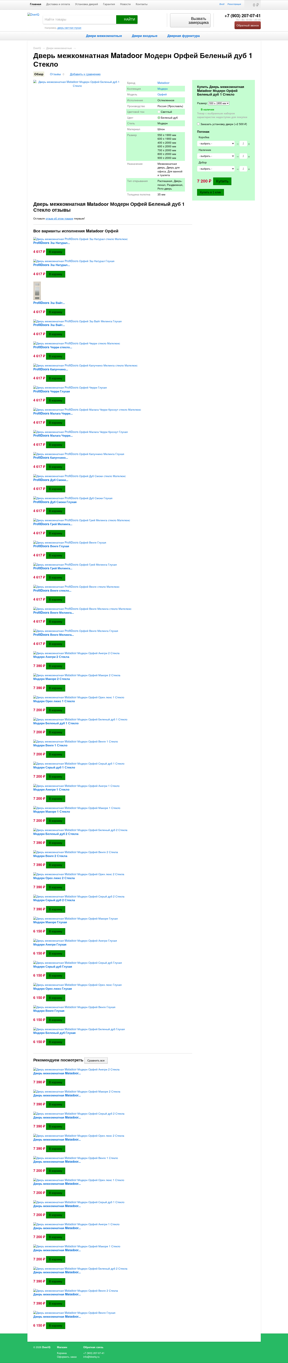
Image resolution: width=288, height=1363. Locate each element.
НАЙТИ (129, 19)
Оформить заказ (67, 1357)
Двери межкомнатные (104, 35)
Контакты (142, 4)
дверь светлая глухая (69, 27)
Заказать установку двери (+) (223, 124)
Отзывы (55, 74)
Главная (35, 4)
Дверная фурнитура (183, 35)
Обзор (38, 74)
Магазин (62, 1347)
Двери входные (144, 35)
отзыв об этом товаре (59, 218)
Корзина (62, 1353)
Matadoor (163, 83)
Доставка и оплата (58, 4)
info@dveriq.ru (91, 1357)
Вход (221, 3)
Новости (125, 4)
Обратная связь (93, 1347)
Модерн (163, 88)
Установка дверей (86, 4)
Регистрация (234, 3)
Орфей (162, 94)
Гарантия (109, 4)
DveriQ (37, 48)
